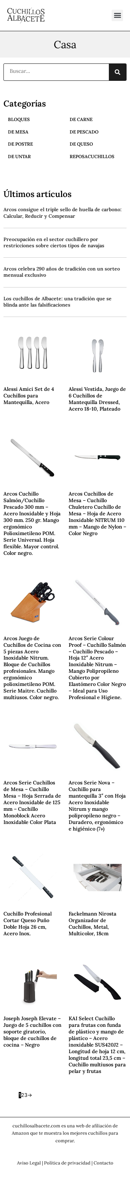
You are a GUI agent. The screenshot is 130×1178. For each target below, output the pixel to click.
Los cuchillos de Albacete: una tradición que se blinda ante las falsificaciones (57, 301)
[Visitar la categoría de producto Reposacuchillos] (87, 165)
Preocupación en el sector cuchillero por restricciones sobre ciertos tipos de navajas (53, 242)
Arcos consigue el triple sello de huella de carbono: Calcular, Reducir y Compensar (62, 212)
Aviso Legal (29, 1163)
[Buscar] (117, 72)
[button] (117, 15)
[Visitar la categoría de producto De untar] (14, 165)
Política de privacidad (67, 1163)
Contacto (103, 1163)
